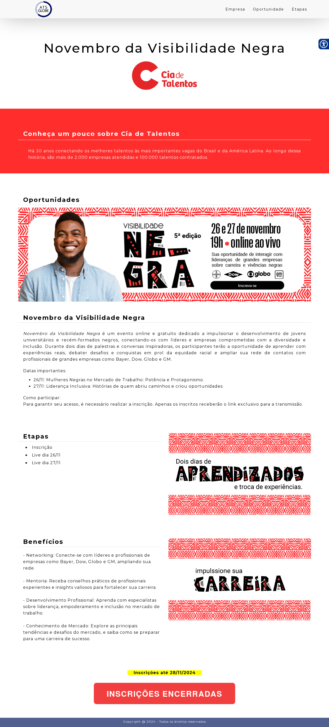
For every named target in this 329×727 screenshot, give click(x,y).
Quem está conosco (18, 714)
